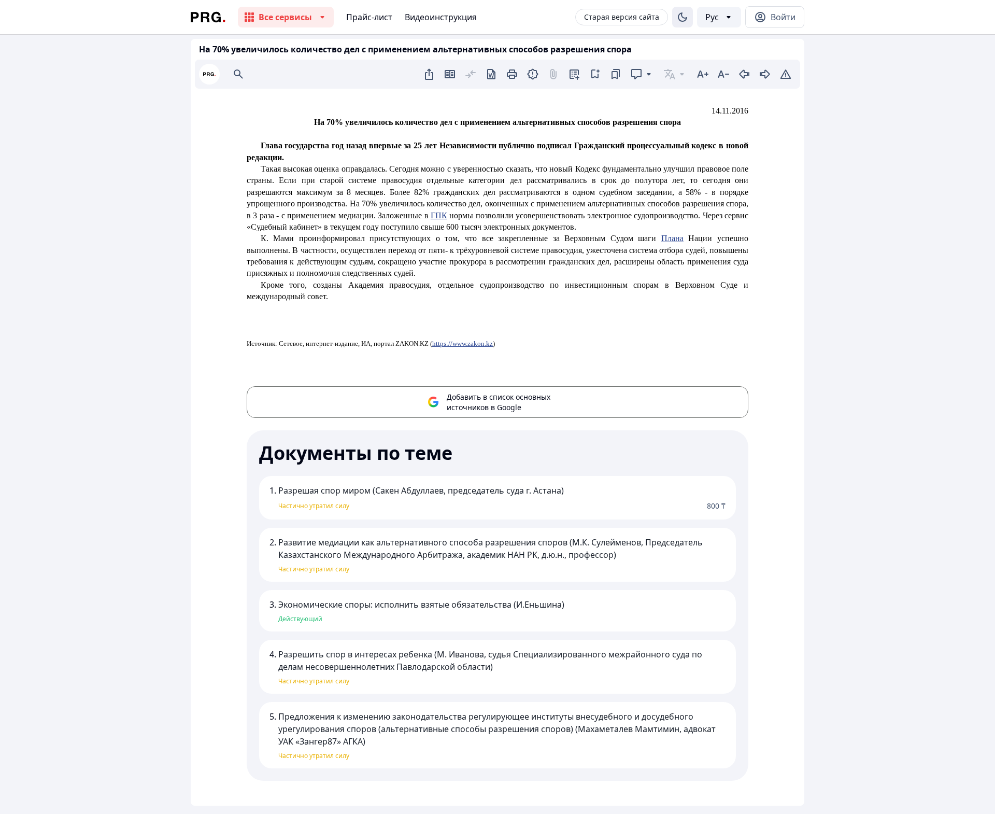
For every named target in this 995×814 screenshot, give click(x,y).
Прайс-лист (369, 17)
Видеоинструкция (441, 17)
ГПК (439, 215)
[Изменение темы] (682, 17)
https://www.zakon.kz (462, 343)
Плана (672, 238)
